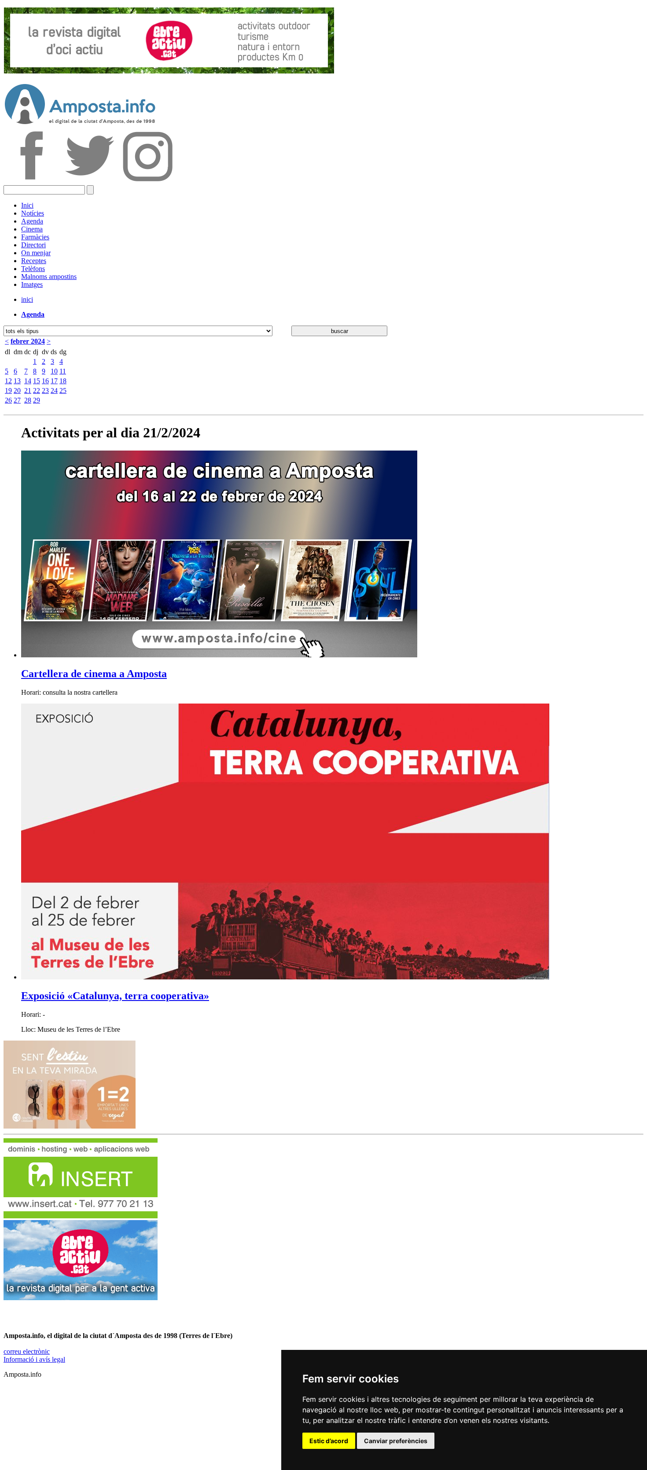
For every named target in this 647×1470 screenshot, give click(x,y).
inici (27, 299)
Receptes (33, 260)
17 (54, 381)
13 (17, 381)
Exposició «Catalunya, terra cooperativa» (115, 995)
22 (36, 390)
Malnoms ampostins (49, 276)
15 (36, 381)
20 (17, 390)
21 (27, 390)
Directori (33, 245)
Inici (27, 205)
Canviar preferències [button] (395, 1440)
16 (45, 381)
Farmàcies (35, 237)
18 (62, 381)
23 (45, 390)
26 (8, 400)
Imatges (32, 284)
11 (62, 371)
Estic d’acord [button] (328, 1440)
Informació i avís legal (34, 1359)
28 (27, 400)
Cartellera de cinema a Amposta (94, 673)
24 (54, 390)
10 (54, 371)
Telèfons (33, 268)
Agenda (32, 221)
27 (17, 400)
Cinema (32, 229)
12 (8, 381)
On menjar (36, 253)
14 (27, 381)
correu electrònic (27, 1351)
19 (8, 390)
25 (62, 390)
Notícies (32, 213)
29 (36, 400)
